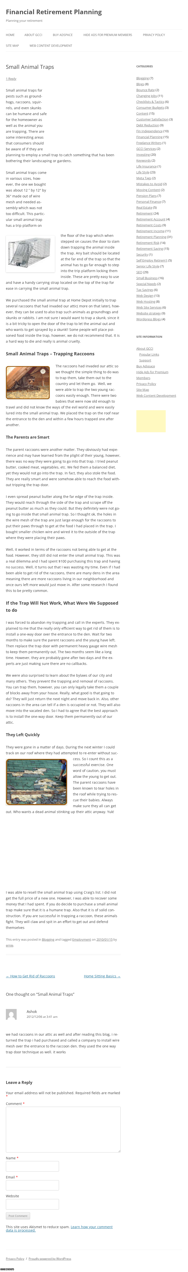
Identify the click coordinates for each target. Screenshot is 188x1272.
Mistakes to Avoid (149, 184)
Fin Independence (149, 131)
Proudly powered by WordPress (50, 1259)
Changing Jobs (146, 96)
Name (12, 1158)
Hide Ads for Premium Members (107, 35)
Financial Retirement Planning (54, 11)
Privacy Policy (154, 35)
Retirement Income (150, 231)
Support (145, 360)
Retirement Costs (149, 225)
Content (142, 113)
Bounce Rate (145, 90)
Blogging (48, 939)
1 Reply (11, 78)
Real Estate (144, 207)
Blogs (140, 84)
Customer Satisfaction (152, 119)
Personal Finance (148, 201)
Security (142, 254)
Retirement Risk (147, 242)
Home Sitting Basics (102, 976)
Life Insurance (146, 166)
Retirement (144, 213)
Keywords (143, 160)
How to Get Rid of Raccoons (30, 976)
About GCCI (33, 35)
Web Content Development (51, 46)
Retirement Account (150, 219)
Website (12, 1196)
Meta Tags (143, 178)
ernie (9, 945)
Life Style (142, 172)
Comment (15, 1103)
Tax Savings (144, 290)
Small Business (147, 278)
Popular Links (149, 354)
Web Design (144, 295)
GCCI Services (146, 148)
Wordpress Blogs (148, 319)
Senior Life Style (147, 266)
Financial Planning (149, 137)
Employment (81, 939)
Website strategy (148, 313)
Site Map (12, 46)
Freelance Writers (149, 143)
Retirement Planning (151, 237)
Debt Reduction (147, 125)
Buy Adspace (63, 35)
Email (12, 1177)
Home (10, 35)
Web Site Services (149, 307)
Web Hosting (145, 301)
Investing (143, 154)
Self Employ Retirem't (151, 260)
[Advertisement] (84, 118)
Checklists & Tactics (150, 101)
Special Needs (146, 284)
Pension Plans (146, 195)
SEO (139, 272)
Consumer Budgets (150, 107)
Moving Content (148, 190)
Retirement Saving (149, 248)
